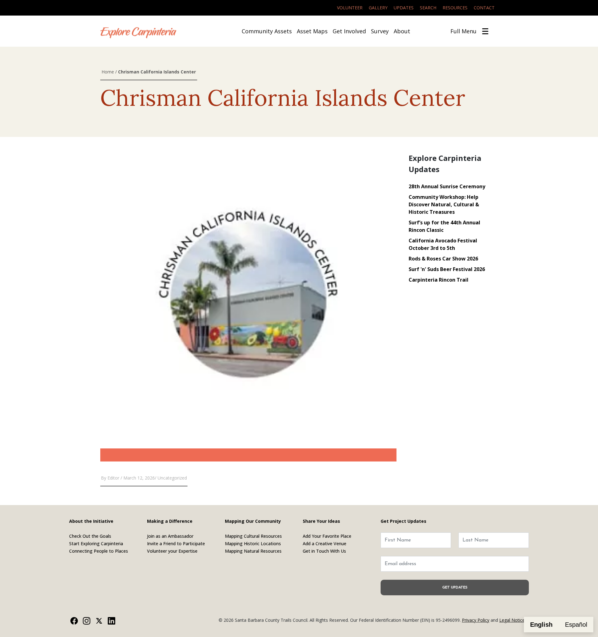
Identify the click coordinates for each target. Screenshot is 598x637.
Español (576, 624)
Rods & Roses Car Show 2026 (443, 258)
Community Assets (267, 31)
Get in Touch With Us (324, 551)
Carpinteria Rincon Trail (438, 279)
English (541, 624)
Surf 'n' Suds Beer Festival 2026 (447, 269)
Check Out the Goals (90, 536)
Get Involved (349, 31)
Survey (380, 31)
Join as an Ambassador (170, 536)
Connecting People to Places (98, 551)
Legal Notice (512, 620)
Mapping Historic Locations (253, 543)
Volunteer (350, 8)
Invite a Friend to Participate (176, 543)
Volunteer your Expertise (172, 551)
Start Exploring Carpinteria (96, 543)
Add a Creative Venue (324, 543)
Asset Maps (312, 31)
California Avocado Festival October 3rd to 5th (443, 244)
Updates (404, 8)
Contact (484, 8)
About (402, 31)
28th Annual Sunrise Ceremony (447, 186)
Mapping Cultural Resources (253, 536)
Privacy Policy (475, 620)
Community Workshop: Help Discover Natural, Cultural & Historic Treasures (444, 204)
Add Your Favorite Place (327, 536)
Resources (455, 8)
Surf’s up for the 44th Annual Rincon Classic (444, 226)
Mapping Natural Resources (253, 551)
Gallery (378, 8)
